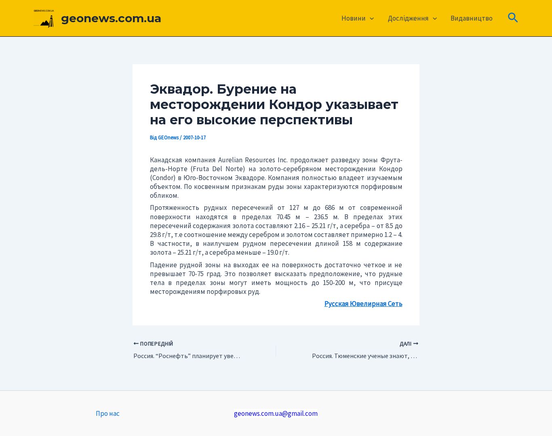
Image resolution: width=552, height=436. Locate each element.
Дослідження (408, 18)
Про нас (108, 413)
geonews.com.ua (111, 18)
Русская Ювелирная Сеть (363, 303)
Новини (353, 18)
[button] (370, 18)
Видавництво (472, 18)
